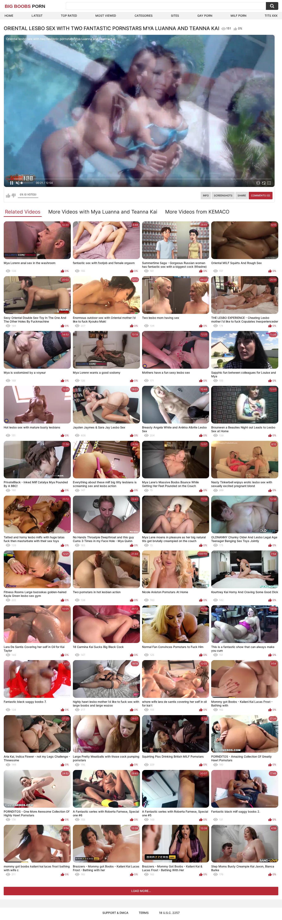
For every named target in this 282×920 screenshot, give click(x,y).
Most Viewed (105, 15)
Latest (37, 15)
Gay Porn (204, 15)
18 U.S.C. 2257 (169, 912)
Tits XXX (271, 15)
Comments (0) (260, 195)
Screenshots (223, 195)
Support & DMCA (115, 912)
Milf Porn (238, 15)
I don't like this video (13, 196)
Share (242, 195)
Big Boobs (25, 6)
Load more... (141, 891)
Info (206, 195)
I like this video (8, 196)
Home (9, 15)
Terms (144, 912)
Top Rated (69, 15)
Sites (175, 15)
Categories (144, 15)
